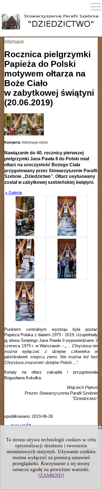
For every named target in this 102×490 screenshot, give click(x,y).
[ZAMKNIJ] (51, 475)
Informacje (14, 41)
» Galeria (13, 192)
